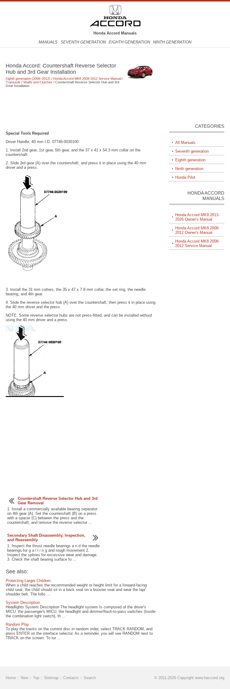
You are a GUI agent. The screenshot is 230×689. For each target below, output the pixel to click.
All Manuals (185, 142)
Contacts (71, 678)
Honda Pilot (185, 177)
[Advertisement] (81, 109)
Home (11, 678)
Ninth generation (172, 42)
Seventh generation (83, 42)
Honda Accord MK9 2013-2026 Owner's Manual (197, 217)
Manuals (48, 42)
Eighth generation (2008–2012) (28, 78)
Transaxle (13, 82)
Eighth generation (129, 42)
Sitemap (51, 678)
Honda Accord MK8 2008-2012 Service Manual (87, 78)
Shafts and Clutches (37, 82)
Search (90, 678)
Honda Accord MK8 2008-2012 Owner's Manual (197, 230)
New (24, 678)
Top (36, 678)
